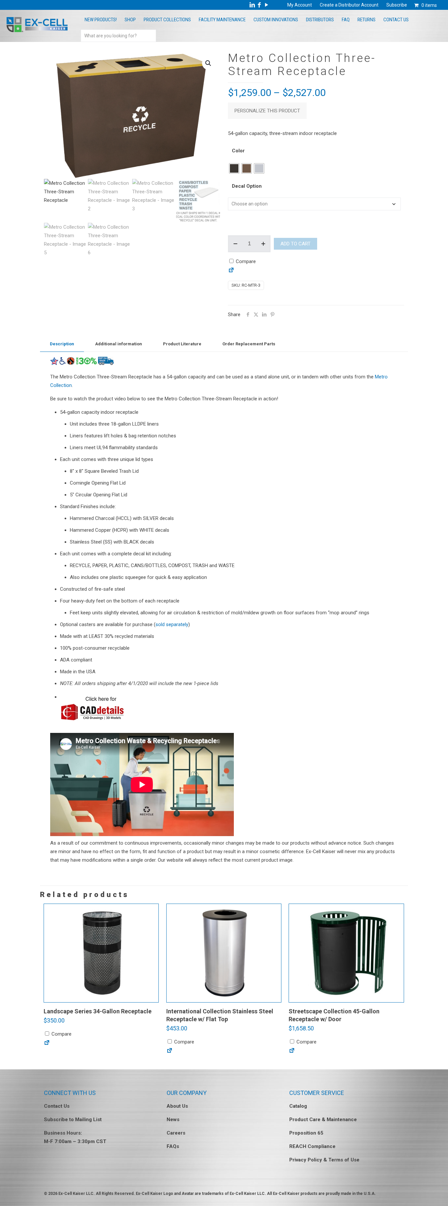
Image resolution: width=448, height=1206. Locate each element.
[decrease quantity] (235, 244)
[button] (208, 63)
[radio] (234, 168)
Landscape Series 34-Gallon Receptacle (98, 1011)
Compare (245, 261)
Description (62, 343)
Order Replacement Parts (248, 343)
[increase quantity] (263, 244)
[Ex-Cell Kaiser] (37, 30)
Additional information (118, 343)
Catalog (298, 1106)
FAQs (173, 1146)
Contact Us (57, 1106)
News (173, 1119)
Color (238, 151)
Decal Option (247, 186)
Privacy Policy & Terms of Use (324, 1160)
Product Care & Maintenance (323, 1119)
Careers (176, 1133)
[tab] (62, 344)
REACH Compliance (312, 1146)
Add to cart (295, 244)
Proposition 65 (306, 1133)
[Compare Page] (231, 272)
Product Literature (182, 343)
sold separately (171, 624)
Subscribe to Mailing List (73, 1119)
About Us (177, 1106)
